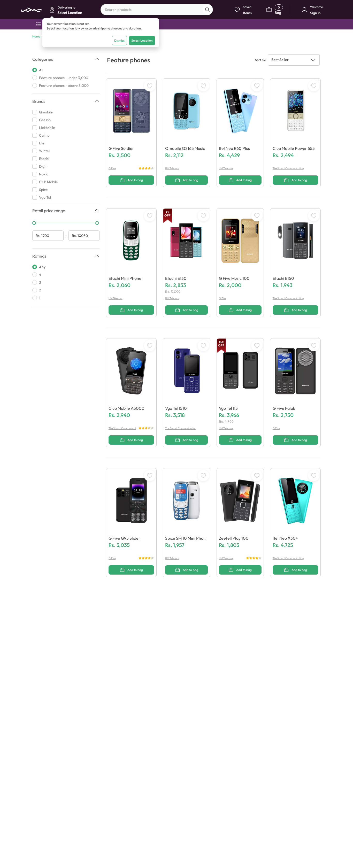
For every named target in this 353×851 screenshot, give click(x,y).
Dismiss (119, 40)
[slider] (34, 223)
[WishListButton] (149, 85)
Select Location (142, 40)
